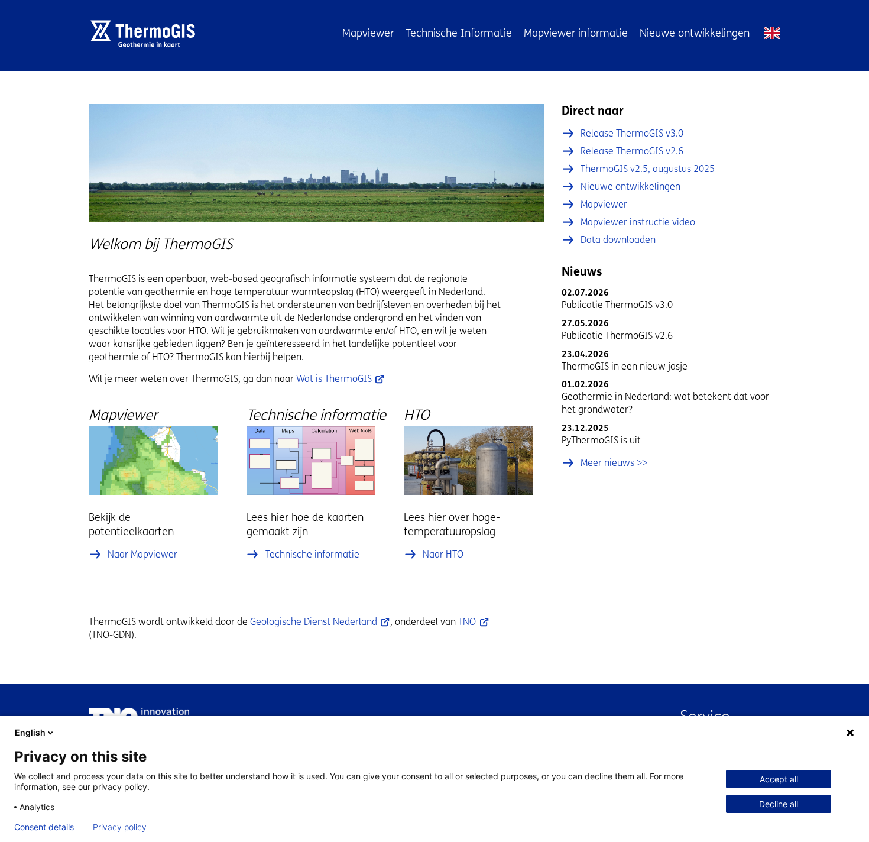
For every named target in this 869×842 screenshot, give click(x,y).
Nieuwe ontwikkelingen (695, 33)
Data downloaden (618, 239)
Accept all (779, 779)
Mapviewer (368, 33)
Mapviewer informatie (576, 33)
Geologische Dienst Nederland (313, 621)
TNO (467, 621)
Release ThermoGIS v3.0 (632, 133)
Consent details (44, 827)
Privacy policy (120, 827)
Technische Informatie (459, 33)
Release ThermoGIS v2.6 (632, 151)
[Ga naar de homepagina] (147, 34)
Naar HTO (443, 554)
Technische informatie (312, 554)
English (772, 33)
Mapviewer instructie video (638, 222)
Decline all (778, 804)
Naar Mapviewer (142, 554)
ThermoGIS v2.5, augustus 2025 (648, 168)
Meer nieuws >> (614, 462)
